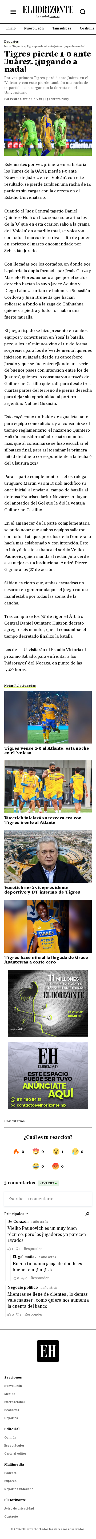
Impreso (10, 1481)
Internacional (14, 1402)
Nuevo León (13, 1386)
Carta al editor (15, 1453)
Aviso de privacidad (19, 1508)
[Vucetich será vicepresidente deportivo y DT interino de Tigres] (48, 856)
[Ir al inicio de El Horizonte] (48, 11)
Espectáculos (14, 1445)
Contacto (11, 1516)
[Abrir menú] (13, 12)
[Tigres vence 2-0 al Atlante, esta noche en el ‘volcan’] (48, 717)
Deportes (11, 1418)
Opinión (10, 1437)
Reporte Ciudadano (18, 1489)
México (9, 1394)
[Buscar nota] (83, 12)
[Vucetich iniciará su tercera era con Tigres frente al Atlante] (48, 786)
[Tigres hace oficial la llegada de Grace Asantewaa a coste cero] (48, 926)
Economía (11, 1410)
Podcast (10, 1473)
